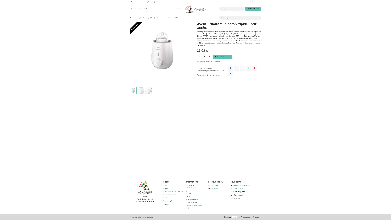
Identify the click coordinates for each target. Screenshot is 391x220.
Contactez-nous (253, 9)
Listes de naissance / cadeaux (173, 192)
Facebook (214, 185)
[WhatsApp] (248, 68)
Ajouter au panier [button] (223, 57)
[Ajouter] (209, 57)
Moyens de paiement (192, 199)
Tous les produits (136, 18)
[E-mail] (230, 73)
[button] (133, 54)
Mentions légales (191, 202)
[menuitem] (133, 9)
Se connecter (256, 2)
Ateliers (166, 198)
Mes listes (189, 188)
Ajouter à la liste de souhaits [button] (210, 61)
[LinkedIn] (242, 68)
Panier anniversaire (170, 195)
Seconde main (168, 201)
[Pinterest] (254, 68)
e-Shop (165, 188)
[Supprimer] (199, 57)
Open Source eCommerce (252, 217)
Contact (166, 204)
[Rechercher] (241, 9)
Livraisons (189, 191)
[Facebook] (230, 68)
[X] (236, 68)
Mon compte (190, 185)
